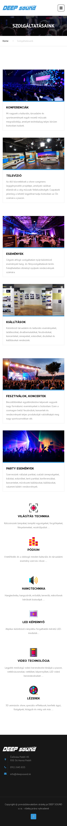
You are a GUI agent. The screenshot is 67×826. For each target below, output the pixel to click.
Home (5, 41)
